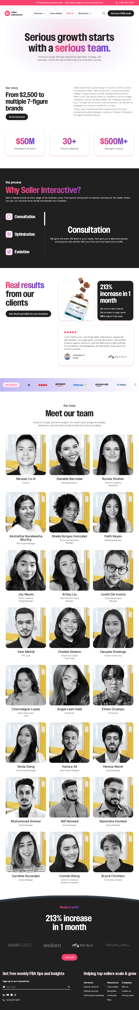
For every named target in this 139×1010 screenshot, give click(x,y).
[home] (14, 13)
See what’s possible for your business (28, 313)
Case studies (56, 13)
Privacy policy (128, 995)
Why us (125, 987)
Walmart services (91, 991)
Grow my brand (17, 116)
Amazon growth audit (52, 2)
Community (112, 995)
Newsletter (111, 991)
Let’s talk (69, 957)
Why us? (70, 13)
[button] (40, 13)
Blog (109, 1000)
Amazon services (91, 987)
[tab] (25, 216)
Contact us (126, 991)
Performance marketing (94, 995)
